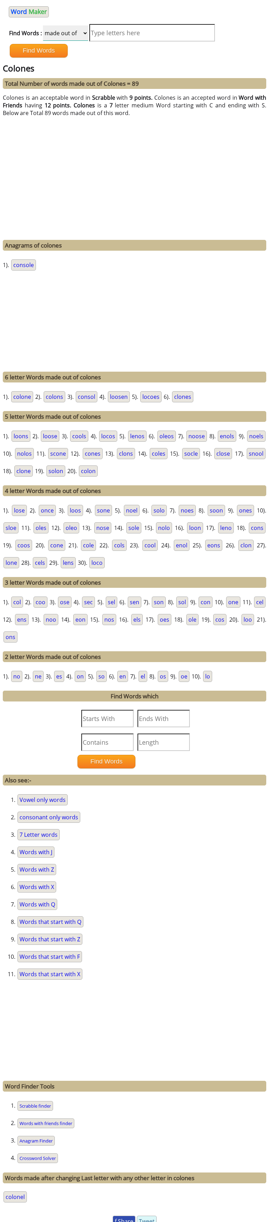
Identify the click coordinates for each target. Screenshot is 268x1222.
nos (109, 619)
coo (40, 602)
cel (259, 602)
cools (79, 436)
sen (134, 602)
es (59, 676)
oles (41, 528)
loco (97, 563)
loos (75, 510)
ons (10, 637)
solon (56, 471)
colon (88, 471)
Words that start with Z (50, 939)
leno (226, 528)
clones (182, 397)
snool (256, 453)
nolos (24, 453)
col (17, 602)
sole (133, 528)
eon (80, 619)
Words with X (37, 887)
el (143, 676)
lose (19, 510)
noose (196, 436)
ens (22, 619)
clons (126, 453)
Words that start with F (50, 957)
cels (40, 563)
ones (245, 510)
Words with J (36, 852)
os (163, 676)
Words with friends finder (46, 1123)
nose (102, 528)
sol (182, 602)
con (205, 602)
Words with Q (37, 904)
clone (23, 471)
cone (56, 545)
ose (64, 602)
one (233, 602)
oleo (71, 528)
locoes (150, 397)
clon (246, 545)
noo (51, 619)
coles (158, 453)
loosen (119, 397)
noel (131, 510)
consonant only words (49, 817)
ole (192, 619)
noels (256, 436)
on (80, 676)
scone (58, 453)
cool (150, 545)
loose (50, 436)
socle (191, 453)
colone (22, 397)
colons (54, 397)
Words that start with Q (50, 922)
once (47, 510)
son (159, 602)
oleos (166, 436)
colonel (15, 1197)
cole (88, 545)
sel (111, 602)
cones (92, 453)
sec (88, 602)
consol (86, 397)
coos (23, 545)
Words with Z (37, 869)
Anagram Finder (36, 1141)
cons (257, 528)
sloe (11, 528)
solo (159, 510)
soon (216, 510)
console (23, 265)
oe (184, 676)
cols (119, 545)
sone (103, 510)
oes (164, 619)
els (137, 619)
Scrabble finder (35, 1106)
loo (248, 619)
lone (11, 563)
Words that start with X (50, 974)
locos (108, 436)
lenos (137, 436)
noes (187, 510)
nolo (164, 528)
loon (195, 528)
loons (21, 436)
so (101, 676)
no (16, 676)
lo (207, 676)
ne (38, 676)
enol (181, 545)
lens (68, 563)
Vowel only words (43, 800)
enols (227, 436)
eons (213, 545)
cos (219, 619)
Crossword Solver (38, 1158)
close (223, 453)
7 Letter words (39, 834)
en (122, 676)
